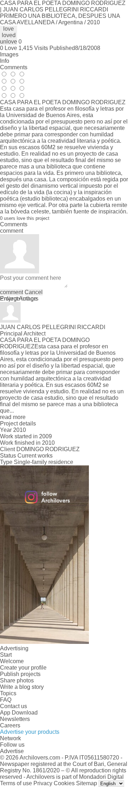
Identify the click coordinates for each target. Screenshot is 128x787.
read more (13, 417)
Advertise (12, 751)
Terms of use (16, 783)
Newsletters (15, 719)
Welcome (12, 661)
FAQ (5, 700)
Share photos (17, 680)
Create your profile (23, 668)
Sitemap (86, 783)
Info (4, 61)
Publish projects (20, 674)
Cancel (34, 292)
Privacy (42, 783)
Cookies (64, 783)
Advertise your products (29, 732)
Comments (13, 67)
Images (9, 54)
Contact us (13, 706)
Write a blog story (22, 687)
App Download (19, 713)
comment (11, 292)
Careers (10, 725)
